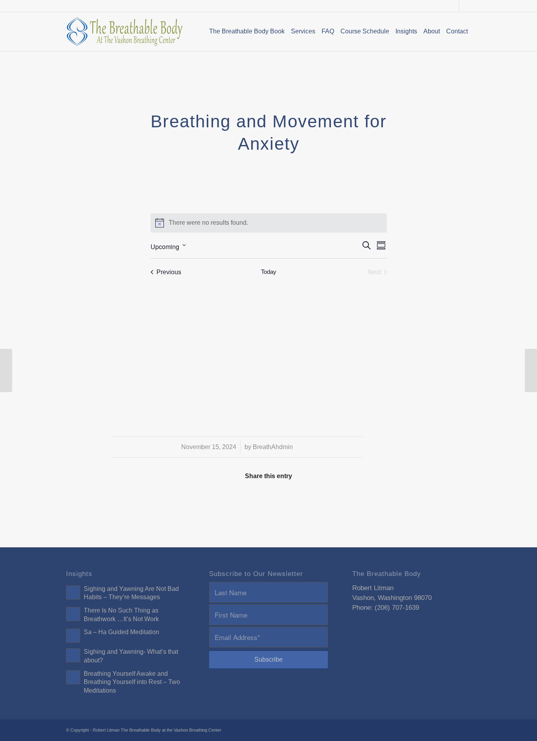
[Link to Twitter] (465, 6)
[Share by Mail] (389, 499)
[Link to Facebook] (453, 6)
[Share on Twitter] (196, 499)
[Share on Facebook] (148, 499)
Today (268, 271)
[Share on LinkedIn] (292, 499)
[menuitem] (247, 31)
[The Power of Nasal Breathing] (6, 370)
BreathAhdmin (273, 447)
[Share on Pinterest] (244, 499)
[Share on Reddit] (341, 499)
